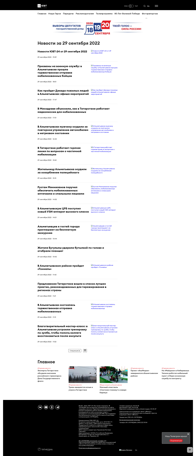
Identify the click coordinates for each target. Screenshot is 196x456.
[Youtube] (46, 407)
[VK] (40, 407)
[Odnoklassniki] (52, 407)
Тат (136, 6)
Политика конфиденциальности (90, 448)
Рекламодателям (85, 13)
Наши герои (54, 13)
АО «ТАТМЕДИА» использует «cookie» (91, 441)
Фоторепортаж (150, 13)
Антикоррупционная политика (129, 420)
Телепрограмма (104, 13)
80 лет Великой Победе (127, 13)
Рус (126, 6)
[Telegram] (57, 407)
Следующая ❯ (75, 351)
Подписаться (176, 441)
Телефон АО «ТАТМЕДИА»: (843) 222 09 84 (133, 422)
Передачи (68, 13)
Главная (42, 13)
